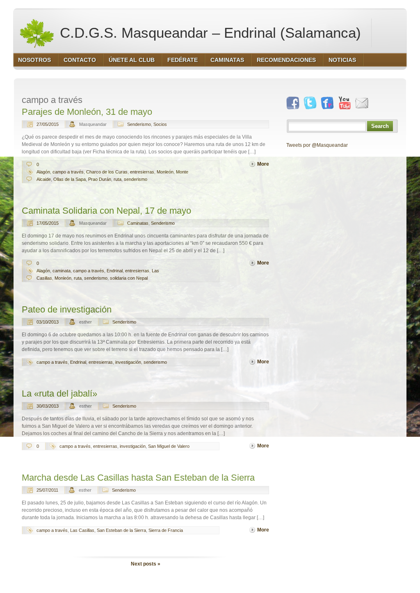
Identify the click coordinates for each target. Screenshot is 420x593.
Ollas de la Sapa (69, 179)
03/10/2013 (48, 321)
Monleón (165, 171)
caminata (61, 270)
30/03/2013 (48, 406)
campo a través (68, 171)
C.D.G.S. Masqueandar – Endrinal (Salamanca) (208, 33)
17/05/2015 (48, 223)
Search (380, 126)
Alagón (43, 171)
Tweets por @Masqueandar (317, 145)
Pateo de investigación (67, 309)
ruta (117, 179)
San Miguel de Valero (168, 446)
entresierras (142, 171)
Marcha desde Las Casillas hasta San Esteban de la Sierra (138, 477)
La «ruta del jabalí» (59, 393)
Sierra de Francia (165, 530)
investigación (128, 362)
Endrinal (115, 270)
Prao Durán (99, 179)
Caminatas (137, 223)
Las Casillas (82, 530)
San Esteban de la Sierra (121, 530)
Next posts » (145, 564)
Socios (160, 124)
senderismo (135, 179)
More (263, 164)
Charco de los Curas (107, 171)
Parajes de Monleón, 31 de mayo (87, 112)
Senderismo (139, 124)
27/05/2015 (48, 124)
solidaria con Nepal (129, 278)
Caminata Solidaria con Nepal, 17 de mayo (106, 210)
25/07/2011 (47, 490)
